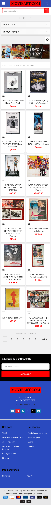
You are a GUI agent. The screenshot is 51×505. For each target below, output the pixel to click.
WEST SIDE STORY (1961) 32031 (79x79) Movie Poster (38, 187)
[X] (33, 411)
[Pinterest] (17, 411)
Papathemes (39, 493)
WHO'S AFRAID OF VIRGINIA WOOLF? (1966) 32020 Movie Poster (13, 276)
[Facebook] (12, 411)
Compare (3, 96)
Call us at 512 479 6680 (25, 404)
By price (31, 446)
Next (43, 339)
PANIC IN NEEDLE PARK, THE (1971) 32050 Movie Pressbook (12, 144)
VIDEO (4, 433)
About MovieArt (8, 442)
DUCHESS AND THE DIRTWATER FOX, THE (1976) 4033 (12, 187)
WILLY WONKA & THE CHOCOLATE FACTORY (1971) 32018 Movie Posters (38, 320)
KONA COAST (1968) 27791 (12, 318)
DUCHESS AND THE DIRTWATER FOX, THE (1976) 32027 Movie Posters (12, 232)
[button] (47, 40)
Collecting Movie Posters (12, 437)
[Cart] (47, 3)
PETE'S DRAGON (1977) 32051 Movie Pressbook (38, 101)
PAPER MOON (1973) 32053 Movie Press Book (13, 101)
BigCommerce (11, 493)
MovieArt (6, 476)
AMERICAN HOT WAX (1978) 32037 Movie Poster (38, 142)
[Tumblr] (28, 411)
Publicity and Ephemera (37, 433)
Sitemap (5, 458)
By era (30, 442)
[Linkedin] (38, 411)
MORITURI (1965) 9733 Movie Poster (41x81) (38, 275)
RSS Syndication (9, 453)
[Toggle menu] (3, 3)
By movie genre (34, 437)
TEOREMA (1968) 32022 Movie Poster (38, 229)
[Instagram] (23, 411)
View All (29, 476)
